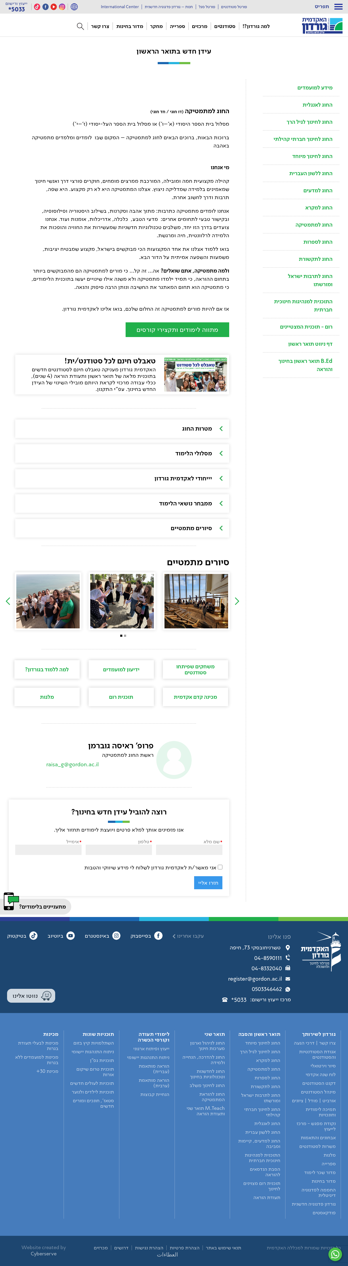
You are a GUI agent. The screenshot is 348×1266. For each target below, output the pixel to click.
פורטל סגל (207, 6)
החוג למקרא (319, 207)
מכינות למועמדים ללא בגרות (36, 1059)
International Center (120, 6)
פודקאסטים (324, 1212)
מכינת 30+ (47, 1071)
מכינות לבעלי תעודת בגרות (38, 1045)
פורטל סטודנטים (234, 6)
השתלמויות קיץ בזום (93, 1043)
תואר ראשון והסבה (259, 1034)
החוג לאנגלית (318, 104)
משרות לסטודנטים (317, 1146)
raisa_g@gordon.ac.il (72, 764)
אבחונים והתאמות (318, 1137)
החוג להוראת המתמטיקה (212, 1096)
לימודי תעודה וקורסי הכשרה (153, 1037)
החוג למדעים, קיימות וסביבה (259, 1143)
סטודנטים (224, 26)
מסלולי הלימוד (193, 453)
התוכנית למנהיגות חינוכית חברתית (303, 305)
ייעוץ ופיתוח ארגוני (151, 1048)
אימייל (72, 841)
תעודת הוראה (266, 1197)
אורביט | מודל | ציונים (314, 1100)
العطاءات (167, 1254)
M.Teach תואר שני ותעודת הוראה (206, 1111)
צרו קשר (100, 26)
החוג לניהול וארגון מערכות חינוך (207, 1045)
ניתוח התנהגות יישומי (148, 1057)
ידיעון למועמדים (121, 669)
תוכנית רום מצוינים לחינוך (261, 1186)
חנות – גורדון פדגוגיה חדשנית (169, 6)
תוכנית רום (121, 697)
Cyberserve (44, 1253)
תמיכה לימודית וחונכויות (321, 1112)
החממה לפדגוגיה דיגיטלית (319, 1192)
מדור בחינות (129, 26)
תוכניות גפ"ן (102, 1060)
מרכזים (199, 26)
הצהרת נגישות (149, 1247)
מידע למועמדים (315, 87)
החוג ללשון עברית (262, 1132)
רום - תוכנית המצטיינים (306, 326)
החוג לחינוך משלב (207, 1085)
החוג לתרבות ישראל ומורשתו (310, 280)
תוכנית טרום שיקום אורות (95, 1071)
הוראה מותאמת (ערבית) (154, 1082)
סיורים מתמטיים (191, 528)
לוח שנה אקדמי (321, 1074)
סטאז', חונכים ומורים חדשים (93, 1103)
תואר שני (214, 1034)
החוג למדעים (318, 190)
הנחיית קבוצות (154, 1094)
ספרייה (177, 26)
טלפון (143, 841)
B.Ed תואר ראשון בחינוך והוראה (305, 365)
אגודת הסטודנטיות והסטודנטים (317, 1054)
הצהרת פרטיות (185, 1247)
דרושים (121, 1247)
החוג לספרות (318, 242)
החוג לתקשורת (316, 259)
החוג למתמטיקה (314, 224)
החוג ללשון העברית (311, 173)
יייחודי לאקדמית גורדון (183, 478)
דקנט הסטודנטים (319, 1083)
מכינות (50, 1034)
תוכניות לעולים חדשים (92, 1083)
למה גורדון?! (256, 26)
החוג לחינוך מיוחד (312, 156)
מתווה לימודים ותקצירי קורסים (177, 330)
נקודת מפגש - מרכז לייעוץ (316, 1126)
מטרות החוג (197, 428)
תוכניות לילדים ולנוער (93, 1092)
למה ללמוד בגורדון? (47, 669)
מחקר (156, 26)
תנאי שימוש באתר (223, 1247)
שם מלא (212, 841)
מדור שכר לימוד (320, 1172)
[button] (338, 7)
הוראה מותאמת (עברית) (154, 1068)
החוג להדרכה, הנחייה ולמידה (203, 1059)
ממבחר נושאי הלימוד (185, 503)
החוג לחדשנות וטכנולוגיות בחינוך (207, 1074)
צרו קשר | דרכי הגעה (315, 1043)
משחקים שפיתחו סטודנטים (195, 669)
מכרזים (101, 1247)
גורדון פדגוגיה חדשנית (314, 1204)
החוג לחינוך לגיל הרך (310, 122)
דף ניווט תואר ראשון (310, 344)
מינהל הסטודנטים (318, 1092)
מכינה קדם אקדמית (195, 697)
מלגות (47, 697)
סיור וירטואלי (323, 1066)
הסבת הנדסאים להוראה (265, 1171)
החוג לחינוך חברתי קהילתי (303, 139)
